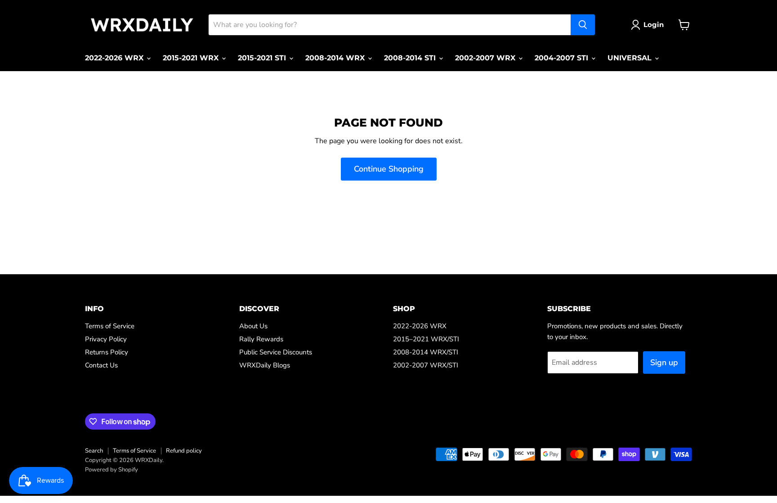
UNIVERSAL (630, 58)
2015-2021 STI (263, 58)
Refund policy (184, 451)
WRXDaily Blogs (264, 365)
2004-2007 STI (562, 58)
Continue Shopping (389, 168)
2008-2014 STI (411, 58)
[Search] (583, 24)
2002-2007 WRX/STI (425, 365)
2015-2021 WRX (192, 58)
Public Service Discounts (275, 352)
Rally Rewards (261, 339)
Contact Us (101, 365)
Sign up (664, 362)
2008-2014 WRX (336, 58)
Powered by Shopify (111, 470)
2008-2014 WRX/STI (425, 352)
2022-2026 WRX (115, 58)
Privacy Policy (106, 339)
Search (94, 451)
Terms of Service (109, 326)
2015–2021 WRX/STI (426, 339)
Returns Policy (106, 352)
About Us (253, 326)
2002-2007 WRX (486, 58)
